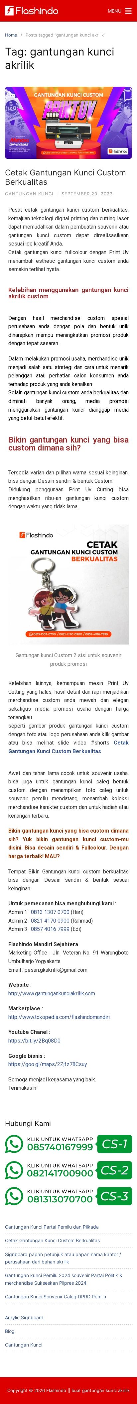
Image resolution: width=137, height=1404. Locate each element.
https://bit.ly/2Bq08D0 (34, 1041)
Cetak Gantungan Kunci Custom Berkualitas (65, 177)
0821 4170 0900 (50, 921)
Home (11, 35)
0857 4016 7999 (50, 929)
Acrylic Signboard (24, 1317)
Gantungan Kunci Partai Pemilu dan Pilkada (52, 1227)
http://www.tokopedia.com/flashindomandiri (59, 1017)
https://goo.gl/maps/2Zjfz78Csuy (47, 1064)
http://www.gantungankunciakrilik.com (51, 993)
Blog (10, 1331)
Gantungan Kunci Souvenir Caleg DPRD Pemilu (55, 1296)
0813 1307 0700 (50, 912)
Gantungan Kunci (29, 193)
